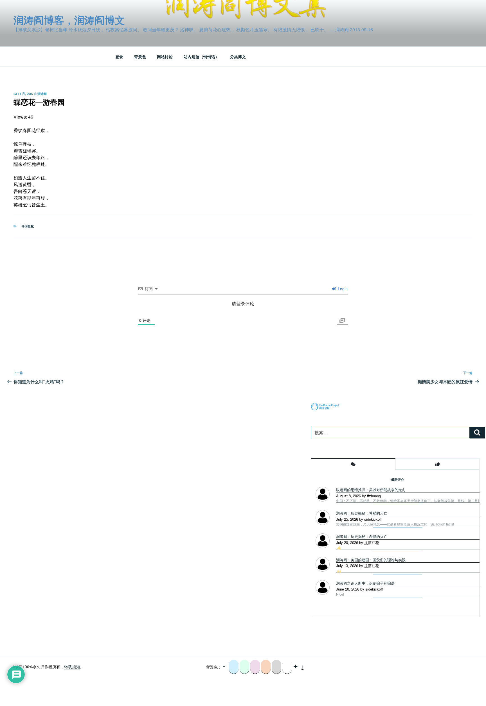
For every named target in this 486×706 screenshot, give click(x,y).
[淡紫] (255, 667)
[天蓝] (233, 667)
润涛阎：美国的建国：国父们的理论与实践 (371, 559)
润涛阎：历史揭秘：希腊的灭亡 (361, 513)
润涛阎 (42, 94)
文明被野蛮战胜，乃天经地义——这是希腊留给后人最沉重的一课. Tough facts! (395, 524)
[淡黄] (266, 667)
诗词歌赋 (27, 226)
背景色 (140, 56)
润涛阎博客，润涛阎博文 (69, 19)
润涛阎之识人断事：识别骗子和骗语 (365, 583)
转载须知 (72, 666)
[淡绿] (244, 667)
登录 (119, 56)
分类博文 (238, 56)
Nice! (340, 594)
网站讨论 (165, 56)
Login (342, 288)
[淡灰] (276, 667)
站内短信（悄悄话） (201, 56)
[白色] (287, 667)
